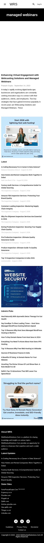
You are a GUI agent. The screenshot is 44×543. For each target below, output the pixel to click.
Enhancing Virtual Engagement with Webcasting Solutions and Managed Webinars (20, 78)
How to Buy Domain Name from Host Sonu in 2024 (20, 337)
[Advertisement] (22, 44)
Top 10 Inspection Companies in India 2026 (18, 258)
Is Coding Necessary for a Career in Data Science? (20, 167)
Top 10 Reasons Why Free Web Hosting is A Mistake (21, 349)
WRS (13, 4)
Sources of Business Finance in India (15, 353)
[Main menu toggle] (4, 4)
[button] (34, 4)
